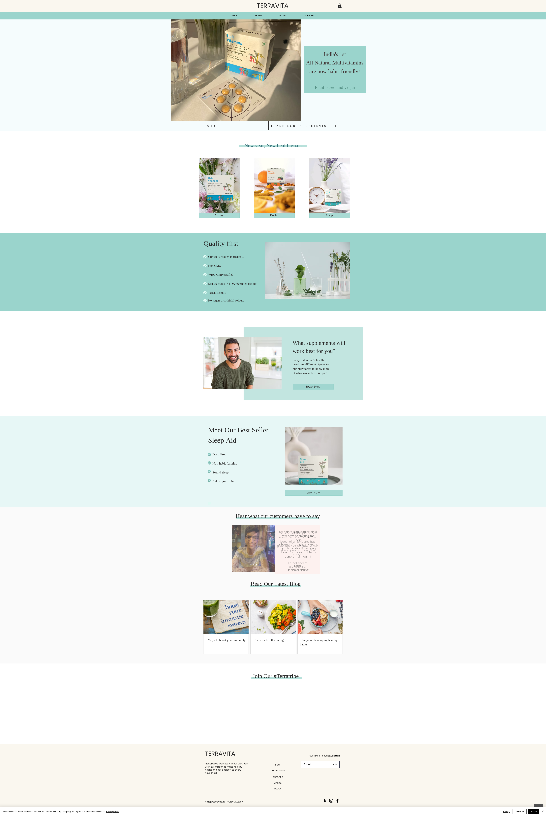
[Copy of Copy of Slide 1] (300, 570)
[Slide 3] (253, 564)
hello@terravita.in (215, 801)
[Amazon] (324, 800)
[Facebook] (337, 800)
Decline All (519, 811)
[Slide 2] (256, 564)
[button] (340, 5)
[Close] (542, 811)
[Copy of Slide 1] (297, 570)
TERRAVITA (220, 753)
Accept (534, 811)
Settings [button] (506, 811)
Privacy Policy (112, 811)
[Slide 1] (251, 564)
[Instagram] (331, 800)
